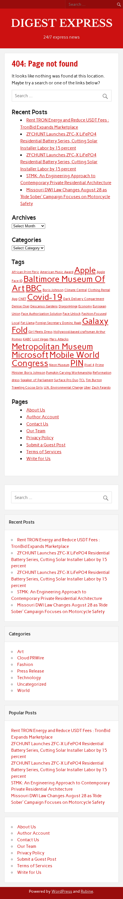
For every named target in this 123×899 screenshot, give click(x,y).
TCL (82, 380)
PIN (77, 363)
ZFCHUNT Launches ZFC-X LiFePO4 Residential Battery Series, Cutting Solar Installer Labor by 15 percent (59, 141)
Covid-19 (44, 297)
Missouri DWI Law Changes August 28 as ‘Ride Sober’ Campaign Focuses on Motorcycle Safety (65, 196)
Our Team (35, 430)
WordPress (61, 891)
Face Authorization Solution (41, 314)
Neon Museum (59, 365)
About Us (35, 410)
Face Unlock (72, 314)
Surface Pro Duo (66, 380)
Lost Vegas (40, 339)
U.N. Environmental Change (63, 387)
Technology (29, 677)
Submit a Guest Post (46, 444)
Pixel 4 (89, 365)
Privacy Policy (39, 437)
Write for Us (38, 458)
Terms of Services (43, 451)
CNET (22, 299)
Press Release (30, 671)
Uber (87, 387)
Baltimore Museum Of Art (58, 283)
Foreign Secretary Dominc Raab (58, 323)
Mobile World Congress (55, 359)
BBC (34, 288)
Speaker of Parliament (37, 380)
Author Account (42, 416)
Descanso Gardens (44, 306)
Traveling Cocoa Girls (27, 387)
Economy (85, 306)
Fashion (25, 664)
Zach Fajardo (101, 387)
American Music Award (56, 272)
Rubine (87, 891)
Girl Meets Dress (40, 332)
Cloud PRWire (30, 658)
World (23, 690)
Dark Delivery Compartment (83, 299)
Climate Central (75, 290)
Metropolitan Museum (52, 346)
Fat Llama (28, 323)
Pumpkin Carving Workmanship (69, 373)
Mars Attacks (59, 339)
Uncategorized (31, 684)
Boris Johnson (53, 290)
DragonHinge (68, 306)
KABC (27, 339)
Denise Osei (20, 306)
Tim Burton (94, 380)
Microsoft (30, 355)
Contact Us (37, 424)
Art (20, 651)
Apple (85, 270)
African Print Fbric (25, 272)
